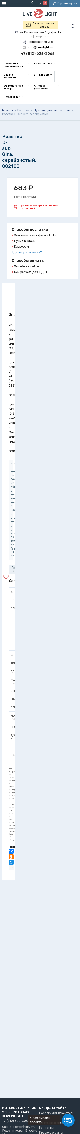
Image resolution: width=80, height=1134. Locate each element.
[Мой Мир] (11, 862)
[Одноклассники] (11, 856)
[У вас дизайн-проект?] (68, 1120)
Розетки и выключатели (56, 1113)
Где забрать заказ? (27, 252)
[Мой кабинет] (33, 3)
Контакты (46, 1128)
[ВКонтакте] (11, 851)
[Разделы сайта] (4, 3)
